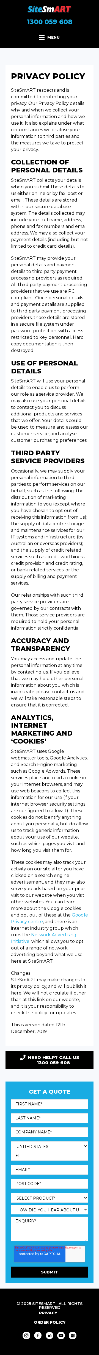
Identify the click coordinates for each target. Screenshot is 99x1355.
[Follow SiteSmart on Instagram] (26, 1335)
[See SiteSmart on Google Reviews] (72, 1335)
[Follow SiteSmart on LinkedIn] (49, 1335)
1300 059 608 (49, 22)
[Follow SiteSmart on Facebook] (38, 1335)
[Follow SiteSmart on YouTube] (61, 1335)
